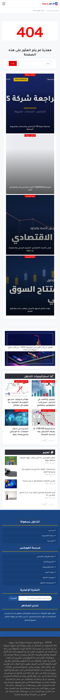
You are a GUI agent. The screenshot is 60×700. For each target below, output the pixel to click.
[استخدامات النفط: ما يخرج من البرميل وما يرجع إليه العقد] (11, 472)
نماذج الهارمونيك (48, 567)
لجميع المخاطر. (30, 620)
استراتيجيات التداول (48, 381)
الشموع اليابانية (48, 562)
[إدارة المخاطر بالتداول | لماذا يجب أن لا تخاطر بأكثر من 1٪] (11, 495)
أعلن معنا (50, 541)
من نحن (51, 530)
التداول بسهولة (30, 135)
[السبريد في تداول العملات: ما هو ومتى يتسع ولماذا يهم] (16, 417)
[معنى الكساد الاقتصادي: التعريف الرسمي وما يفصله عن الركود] (30, 225)
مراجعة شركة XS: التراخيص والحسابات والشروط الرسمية (30, 127)
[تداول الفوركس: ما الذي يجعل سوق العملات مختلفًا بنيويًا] (11, 460)
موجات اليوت (49, 572)
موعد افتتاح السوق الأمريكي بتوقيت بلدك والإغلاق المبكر (30, 309)
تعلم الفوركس (30, 196)
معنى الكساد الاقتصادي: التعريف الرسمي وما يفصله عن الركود (30, 249)
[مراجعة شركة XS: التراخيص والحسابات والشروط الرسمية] (30, 103)
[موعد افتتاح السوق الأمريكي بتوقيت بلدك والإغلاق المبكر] (30, 285)
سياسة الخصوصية (48, 535)
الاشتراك (13, 598)
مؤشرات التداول (48, 577)
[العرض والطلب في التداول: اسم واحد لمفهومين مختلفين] (43, 388)
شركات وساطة (30, 75)
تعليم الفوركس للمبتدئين (45, 556)
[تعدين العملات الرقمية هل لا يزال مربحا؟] (11, 483)
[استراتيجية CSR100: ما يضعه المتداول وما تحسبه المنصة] (43, 417)
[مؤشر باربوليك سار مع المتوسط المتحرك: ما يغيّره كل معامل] (16, 388)
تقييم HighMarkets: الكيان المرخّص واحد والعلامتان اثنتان (30, 188)
